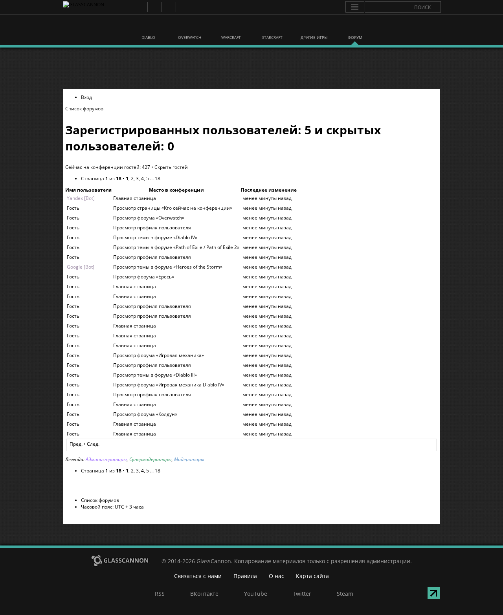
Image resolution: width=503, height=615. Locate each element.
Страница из (101, 178)
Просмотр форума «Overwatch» (148, 217)
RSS (140, 7)
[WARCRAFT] (231, 26)
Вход (86, 97)
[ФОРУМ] (355, 26)
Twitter (182, 7)
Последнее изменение (269, 190)
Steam (196, 7)
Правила (245, 576)
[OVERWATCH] (189, 26)
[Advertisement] (251, 68)
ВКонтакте (154, 7)
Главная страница (134, 198)
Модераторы (189, 459)
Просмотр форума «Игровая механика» (158, 355)
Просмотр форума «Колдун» (145, 414)
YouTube (168, 7)
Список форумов (84, 108)
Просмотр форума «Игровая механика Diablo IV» (168, 384)
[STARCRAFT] (272, 26)
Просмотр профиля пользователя (152, 227)
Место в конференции (176, 190)
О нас (276, 576)
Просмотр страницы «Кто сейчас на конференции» (172, 208)
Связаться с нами (198, 576)
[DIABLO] (148, 26)
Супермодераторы (150, 459)
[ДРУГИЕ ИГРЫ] (313, 26)
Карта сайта (312, 576)
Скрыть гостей (171, 167)
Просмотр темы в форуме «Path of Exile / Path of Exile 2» (176, 247)
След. (93, 444)
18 (157, 178)
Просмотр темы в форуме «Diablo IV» (155, 237)
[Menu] (354, 7)
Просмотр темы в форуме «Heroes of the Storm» (167, 267)
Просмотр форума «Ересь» (143, 276)
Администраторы (106, 459)
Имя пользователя (88, 190)
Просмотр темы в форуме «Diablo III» (155, 375)
